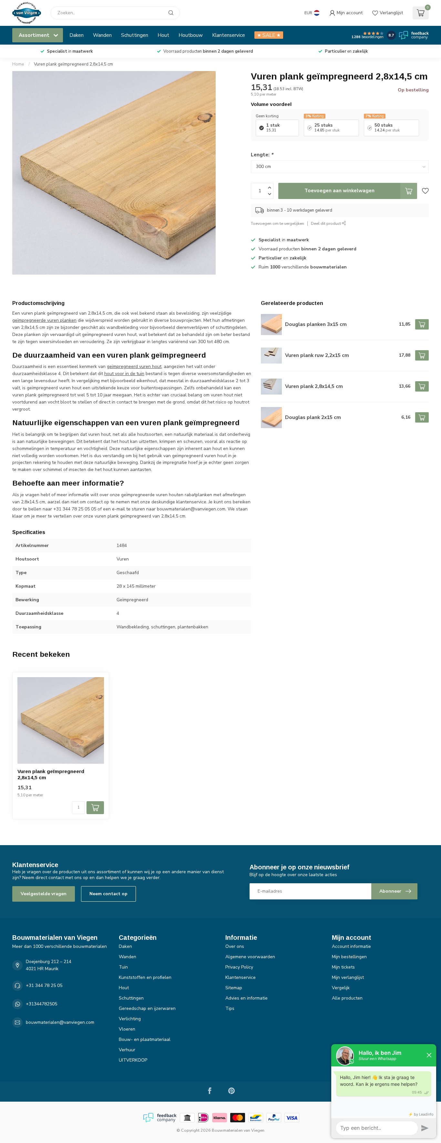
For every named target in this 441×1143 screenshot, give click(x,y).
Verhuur (127, 1050)
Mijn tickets (343, 967)
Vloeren (127, 1029)
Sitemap (233, 988)
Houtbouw (191, 35)
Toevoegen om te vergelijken (277, 223)
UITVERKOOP (133, 1060)
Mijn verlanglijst (348, 977)
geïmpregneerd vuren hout (134, 366)
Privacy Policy (239, 967)
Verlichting (130, 1019)
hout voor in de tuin (124, 374)
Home (18, 64)
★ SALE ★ (269, 35)
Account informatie (351, 946)
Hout (163, 35)
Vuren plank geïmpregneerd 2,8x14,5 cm (73, 64)
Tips (229, 1008)
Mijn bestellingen (349, 957)
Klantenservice (228, 35)
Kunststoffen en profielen (145, 977)
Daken (76, 35)
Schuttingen (134, 35)
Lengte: (262, 154)
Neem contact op (108, 894)
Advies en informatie (246, 998)
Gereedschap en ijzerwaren (147, 1008)
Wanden (102, 35)
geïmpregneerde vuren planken (44, 320)
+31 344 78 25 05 (44, 985)
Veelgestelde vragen (44, 894)
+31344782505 (41, 1004)
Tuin (123, 967)
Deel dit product (326, 223)
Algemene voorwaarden (250, 957)
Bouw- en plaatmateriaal (144, 1039)
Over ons (234, 946)
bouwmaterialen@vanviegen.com (60, 1022)
